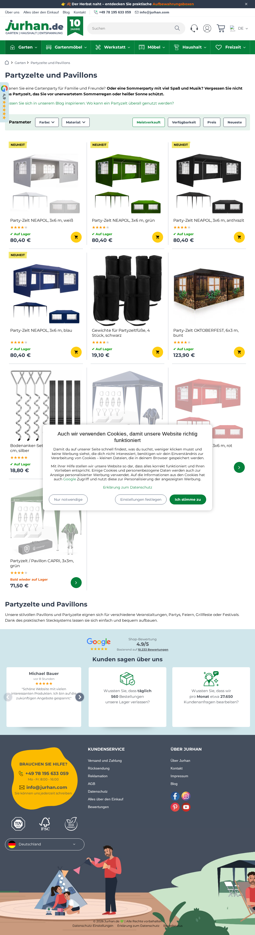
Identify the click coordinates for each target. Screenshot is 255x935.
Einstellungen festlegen (140, 499)
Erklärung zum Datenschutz (127, 487)
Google (69, 479)
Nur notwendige (68, 499)
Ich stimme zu (188, 499)
